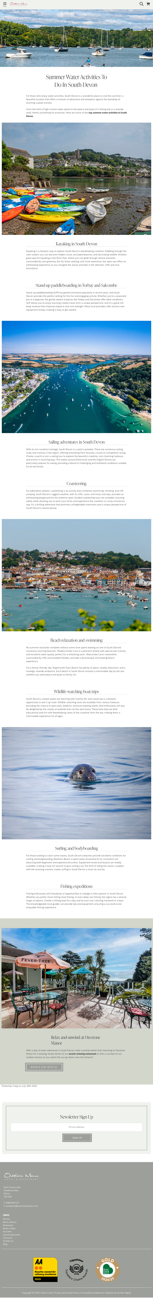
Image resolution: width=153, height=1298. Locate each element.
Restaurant (8, 1225)
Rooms (6, 1219)
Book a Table (9, 1228)
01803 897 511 (12, 1203)
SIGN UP (77, 1138)
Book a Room (9, 1222)
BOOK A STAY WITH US (44, 1067)
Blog (5, 1244)
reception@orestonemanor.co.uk (22, 1206)
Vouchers (7, 1232)
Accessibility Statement (92, 1293)
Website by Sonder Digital (118, 1293)
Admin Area (47, 1293)
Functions (7, 1238)
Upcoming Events (11, 1235)
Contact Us (8, 1241)
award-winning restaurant (82, 1054)
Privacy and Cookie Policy (67, 1293)
